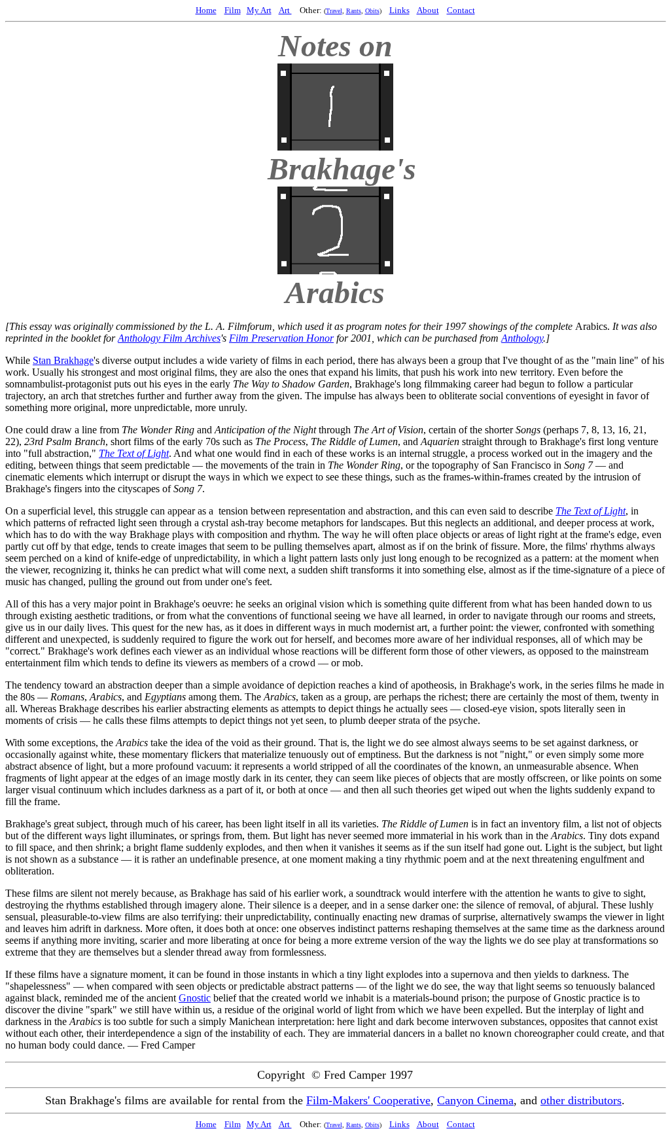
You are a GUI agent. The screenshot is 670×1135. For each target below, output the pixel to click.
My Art (259, 10)
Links (399, 10)
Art (285, 10)
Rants (353, 10)
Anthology (522, 338)
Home (206, 10)
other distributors (581, 1100)
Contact (461, 10)
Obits (372, 10)
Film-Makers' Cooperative (368, 1100)
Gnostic (195, 997)
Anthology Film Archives (169, 338)
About (428, 10)
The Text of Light (134, 453)
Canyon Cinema (475, 1100)
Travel (334, 10)
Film (232, 10)
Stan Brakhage (63, 360)
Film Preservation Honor (281, 338)
